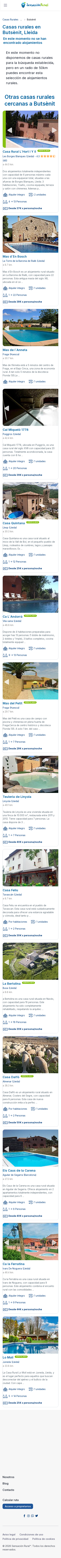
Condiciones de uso (31, 1534)
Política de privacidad (15, 1538)
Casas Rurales (10, 19)
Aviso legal (9, 1534)
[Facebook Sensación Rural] (24, 1516)
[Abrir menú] (5, 5)
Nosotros (8, 1477)
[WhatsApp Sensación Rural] (32, 1516)
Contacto (8, 1490)
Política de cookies (43, 1538)
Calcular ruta (11, 1500)
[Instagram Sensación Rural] (28, 1516)
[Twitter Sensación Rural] (36, 1516)
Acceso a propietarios (18, 1506)
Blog (5, 1483)
